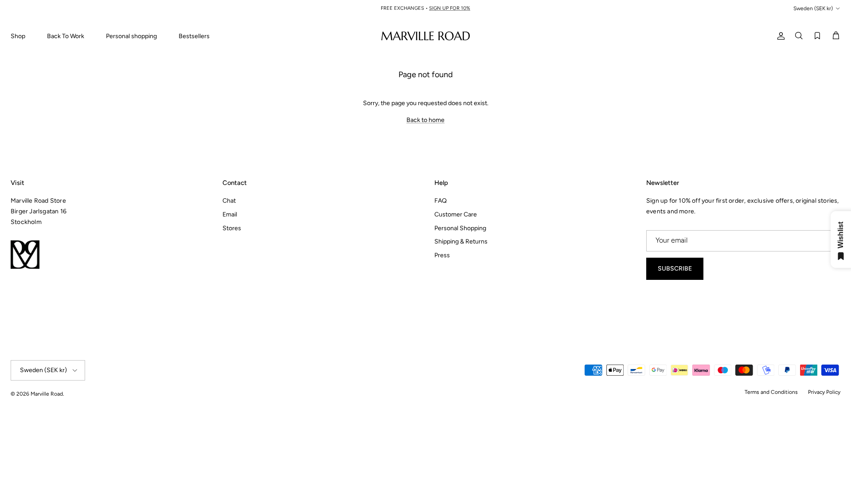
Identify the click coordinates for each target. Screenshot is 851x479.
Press (442, 255)
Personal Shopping (460, 228)
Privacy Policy (824, 392)
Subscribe (675, 268)
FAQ (440, 200)
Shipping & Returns (461, 241)
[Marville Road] (425, 35)
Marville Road (47, 394)
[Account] (779, 35)
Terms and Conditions (771, 392)
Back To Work (65, 36)
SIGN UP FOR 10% (449, 8)
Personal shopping (131, 36)
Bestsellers (194, 36)
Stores (232, 228)
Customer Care (455, 214)
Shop (18, 36)
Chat (229, 200)
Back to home (425, 120)
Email (230, 214)
